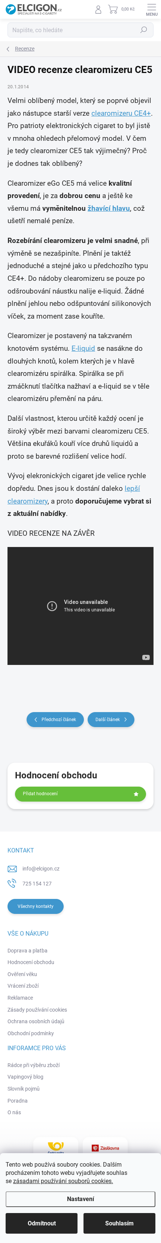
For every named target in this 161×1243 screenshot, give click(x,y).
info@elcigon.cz (41, 869)
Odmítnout (42, 1223)
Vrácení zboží (23, 986)
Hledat (144, 30)
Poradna (17, 1101)
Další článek (107, 719)
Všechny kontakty (36, 906)
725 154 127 (37, 884)
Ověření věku (22, 974)
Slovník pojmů (23, 1089)
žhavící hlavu (109, 208)
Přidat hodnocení (40, 793)
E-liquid (83, 348)
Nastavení (80, 1199)
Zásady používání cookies (37, 1010)
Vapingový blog (25, 1077)
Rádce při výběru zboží (33, 1065)
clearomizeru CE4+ (121, 113)
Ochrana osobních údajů (35, 1021)
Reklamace (20, 998)
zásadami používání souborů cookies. (63, 1181)
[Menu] (151, 9)
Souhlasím (119, 1223)
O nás (14, 1112)
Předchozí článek (59, 719)
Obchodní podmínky (30, 1033)
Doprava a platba (27, 951)
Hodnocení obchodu (30, 962)
